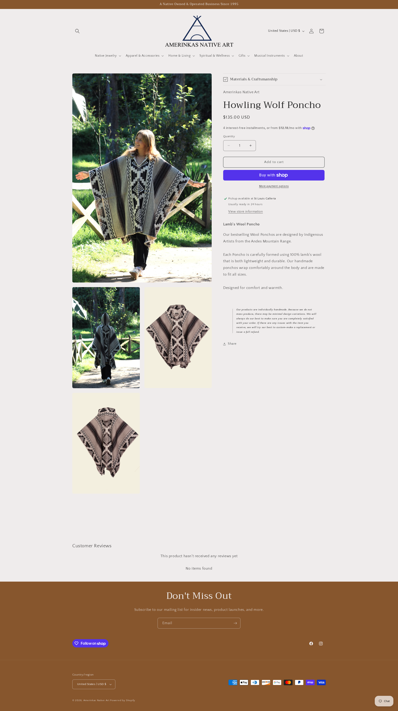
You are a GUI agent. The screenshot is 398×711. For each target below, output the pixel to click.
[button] (77, 31)
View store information (245, 212)
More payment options (274, 186)
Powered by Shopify (122, 700)
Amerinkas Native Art (96, 700)
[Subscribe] (235, 623)
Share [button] (232, 344)
